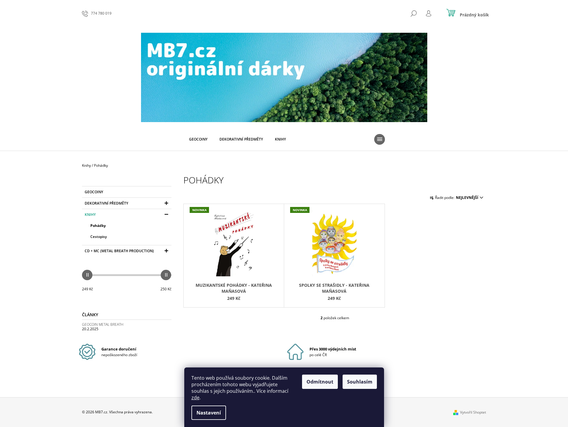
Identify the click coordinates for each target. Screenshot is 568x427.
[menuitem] (198, 139)
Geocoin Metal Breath (102, 324)
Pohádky (98, 225)
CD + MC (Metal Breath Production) (119, 250)
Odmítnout (320, 381)
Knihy (90, 214)
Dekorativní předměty (106, 203)
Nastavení (208, 412)
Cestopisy (98, 236)
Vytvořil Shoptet (473, 412)
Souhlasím (359, 381)
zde (195, 397)
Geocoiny (94, 191)
